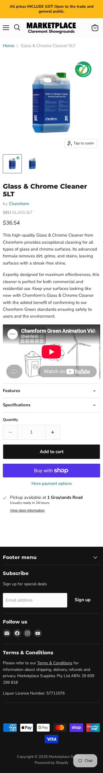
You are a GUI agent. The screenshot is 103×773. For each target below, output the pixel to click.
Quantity (10, 420)
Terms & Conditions (54, 663)
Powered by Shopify (51, 762)
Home (8, 45)
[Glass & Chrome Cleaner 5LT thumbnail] (12, 164)
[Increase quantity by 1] (52, 432)
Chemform (19, 204)
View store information (27, 510)
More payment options (51, 483)
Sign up (83, 600)
